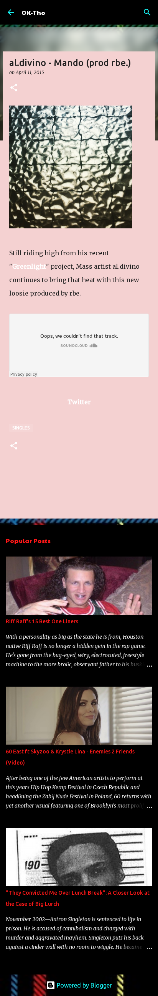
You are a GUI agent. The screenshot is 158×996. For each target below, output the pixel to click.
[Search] (147, 12)
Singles (21, 427)
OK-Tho (33, 12)
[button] (13, 88)
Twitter (79, 402)
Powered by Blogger (83, 985)
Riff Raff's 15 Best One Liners (42, 621)
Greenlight (29, 266)
